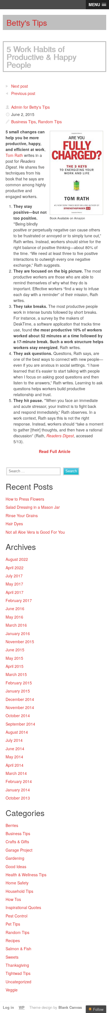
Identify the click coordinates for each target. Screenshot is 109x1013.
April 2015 (14, 666)
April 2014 (14, 765)
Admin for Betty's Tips (30, 107)
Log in (8, 1007)
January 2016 (18, 633)
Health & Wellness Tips (26, 874)
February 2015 (19, 683)
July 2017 (14, 575)
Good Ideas (16, 866)
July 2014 (14, 740)
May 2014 (14, 756)
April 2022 (14, 567)
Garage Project (19, 850)
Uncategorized (18, 981)
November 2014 (20, 707)
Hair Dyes (14, 523)
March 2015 (16, 674)
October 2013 (18, 798)
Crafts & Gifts (17, 841)
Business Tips (23, 121)
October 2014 (18, 715)
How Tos (13, 899)
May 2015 (14, 658)
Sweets (12, 957)
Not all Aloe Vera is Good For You (35, 532)
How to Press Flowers (25, 499)
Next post (19, 86)
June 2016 (15, 608)
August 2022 (17, 559)
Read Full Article (54, 451)
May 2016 (14, 617)
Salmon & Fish (18, 948)
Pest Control (16, 916)
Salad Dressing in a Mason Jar (33, 507)
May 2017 (14, 584)
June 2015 (15, 649)
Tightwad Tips (18, 973)
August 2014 (17, 732)
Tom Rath (14, 155)
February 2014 (19, 781)
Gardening (15, 858)
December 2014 (20, 699)
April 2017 (14, 592)
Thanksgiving (17, 965)
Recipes (13, 940)
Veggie (12, 990)
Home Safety (17, 883)
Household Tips (19, 891)
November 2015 (20, 641)
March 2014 (16, 773)
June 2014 (15, 748)
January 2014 (18, 790)
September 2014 (20, 724)
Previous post (23, 93)
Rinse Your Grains (22, 515)
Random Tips (50, 121)
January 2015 (18, 691)
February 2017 (19, 600)
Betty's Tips (26, 22)
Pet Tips (13, 924)
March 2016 (16, 625)
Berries (12, 825)
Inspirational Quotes (23, 907)
